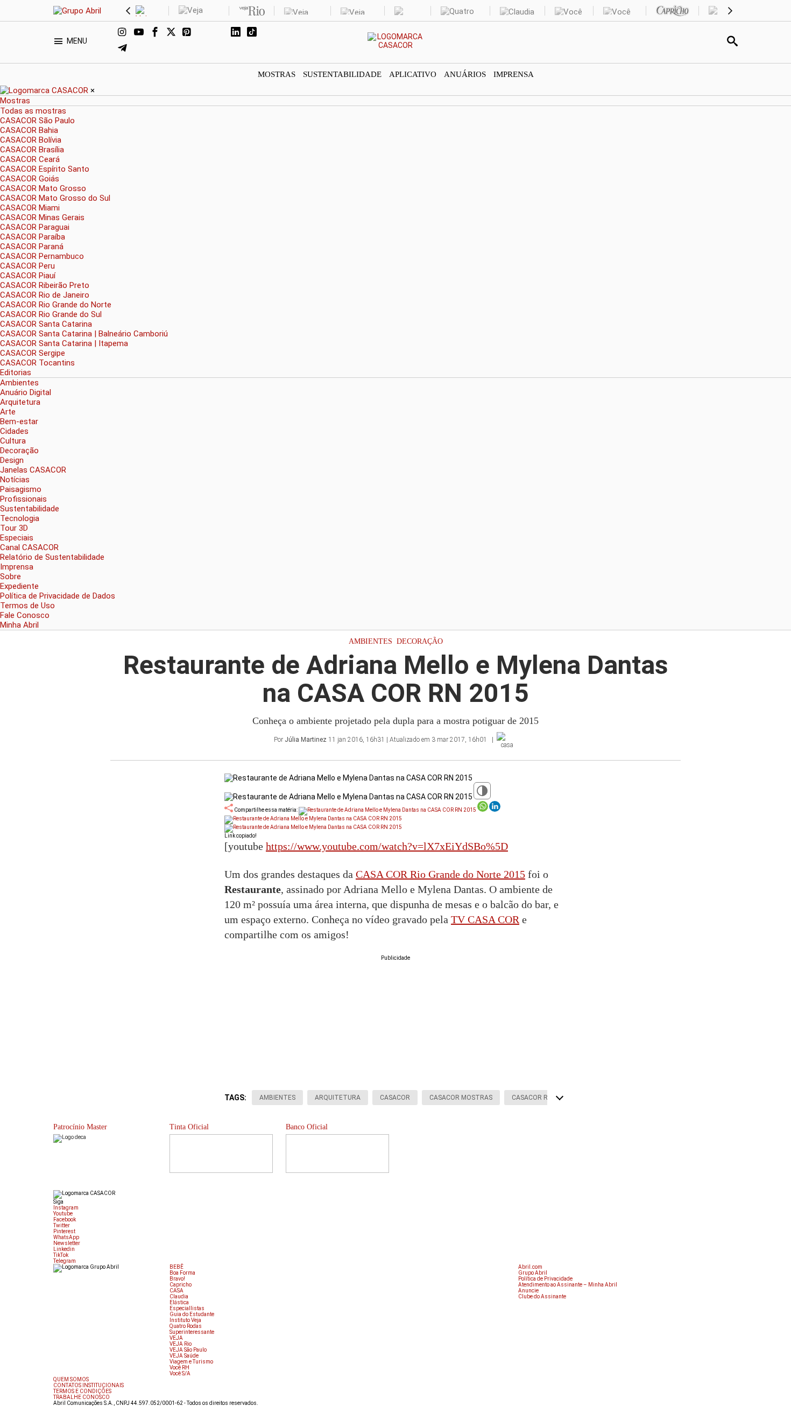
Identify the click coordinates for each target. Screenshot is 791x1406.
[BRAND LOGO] (45, 90)
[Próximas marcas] (730, 10)
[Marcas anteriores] (128, 10)
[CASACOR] (396, 45)
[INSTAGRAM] (126, 33)
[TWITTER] (174, 33)
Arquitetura (338, 1097)
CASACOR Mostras (460, 1097)
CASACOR (395, 1097)
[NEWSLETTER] (223, 33)
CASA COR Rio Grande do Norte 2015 (440, 874)
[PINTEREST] (190, 33)
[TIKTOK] (255, 33)
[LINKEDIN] (239, 33)
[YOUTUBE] (142, 33)
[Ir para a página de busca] (732, 41)
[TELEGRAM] (126, 49)
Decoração (420, 641)
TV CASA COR (485, 919)
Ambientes (370, 641)
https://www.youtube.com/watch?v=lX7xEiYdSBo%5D (387, 846)
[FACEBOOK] (158, 33)
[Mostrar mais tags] (560, 1098)
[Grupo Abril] (77, 11)
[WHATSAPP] (207, 33)
